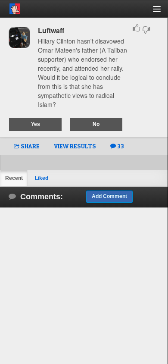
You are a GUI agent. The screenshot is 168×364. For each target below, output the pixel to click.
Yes (35, 124)
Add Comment (109, 196)
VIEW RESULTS (75, 146)
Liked (41, 178)
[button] (161, 12)
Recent (14, 178)
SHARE (29, 146)
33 (120, 146)
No (96, 124)
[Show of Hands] (10, 7)
